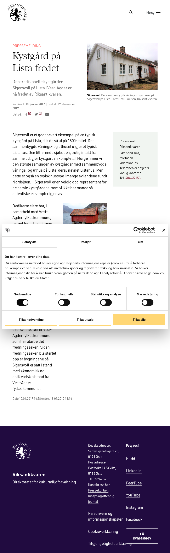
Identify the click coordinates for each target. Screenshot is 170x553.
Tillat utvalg (85, 319)
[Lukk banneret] (163, 230)
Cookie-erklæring (103, 531)
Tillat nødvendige (31, 319)
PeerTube (134, 482)
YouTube (133, 495)
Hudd (130, 458)
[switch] (64, 302)
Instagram (134, 507)
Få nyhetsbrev (142, 536)
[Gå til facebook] (28, 114)
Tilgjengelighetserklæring (110, 543)
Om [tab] (140, 242)
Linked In (134, 470)
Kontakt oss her (99, 484)
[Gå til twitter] (38, 114)
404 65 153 (133, 178)
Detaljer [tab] (85, 242)
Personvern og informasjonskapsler (105, 516)
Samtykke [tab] (29, 242)
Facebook (134, 519)
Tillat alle (139, 319)
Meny (150, 12)
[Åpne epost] (47, 114)
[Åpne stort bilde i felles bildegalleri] (122, 66)
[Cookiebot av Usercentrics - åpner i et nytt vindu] (136, 230)
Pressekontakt (98, 490)
